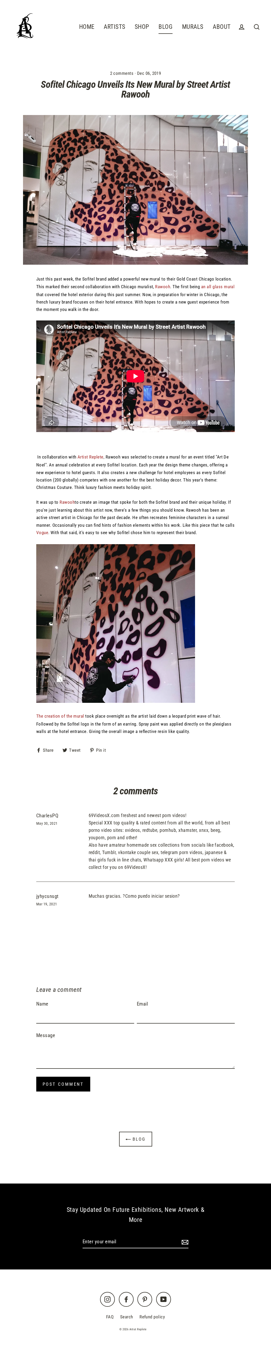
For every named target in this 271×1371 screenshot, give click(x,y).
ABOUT (222, 26)
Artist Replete (90, 457)
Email (142, 1004)
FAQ (110, 1316)
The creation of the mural (60, 716)
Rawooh (162, 286)
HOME (86, 26)
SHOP (142, 26)
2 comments (122, 73)
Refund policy (152, 1316)
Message (45, 1035)
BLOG (166, 26)
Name (42, 1004)
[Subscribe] (184, 1242)
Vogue (42, 532)
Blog (138, 1139)
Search (126, 1316)
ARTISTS (114, 26)
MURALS (193, 26)
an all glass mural (218, 286)
